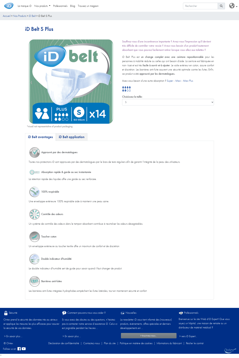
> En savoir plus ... (13, 336)
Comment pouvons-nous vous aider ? (86, 313)
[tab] (40, 137)
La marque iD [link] (24, 6)
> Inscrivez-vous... (148, 335)
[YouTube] (24, 349)
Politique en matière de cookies (136, 343)
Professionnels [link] (60, 6)
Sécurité (12, 313)
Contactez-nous (91, 343)
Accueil (6, 16)
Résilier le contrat (194, 343)
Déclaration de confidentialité (63, 343)
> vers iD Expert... (188, 336)
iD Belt (32, 16)
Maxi (178, 81)
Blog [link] (72, 6)
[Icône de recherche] (221, 6)
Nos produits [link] (41, 6)
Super (170, 81)
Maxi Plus (188, 81)
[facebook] (19, 349)
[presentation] (31, 82)
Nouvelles (130, 313)
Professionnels (190, 313)
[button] (233, 5)
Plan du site (110, 343)
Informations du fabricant (169, 343)
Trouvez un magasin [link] (88, 6)
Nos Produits (19, 16)
